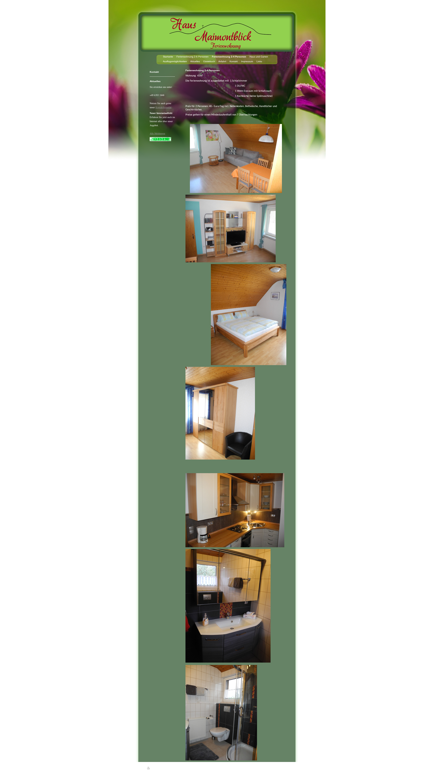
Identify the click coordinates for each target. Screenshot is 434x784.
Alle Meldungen (157, 133)
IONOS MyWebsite (178, 776)
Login (285, 768)
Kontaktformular (163, 107)
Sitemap (166, 769)
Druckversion (156, 769)
